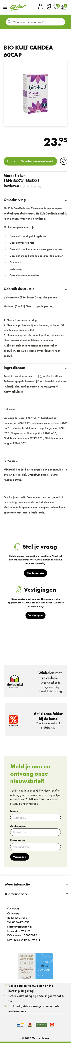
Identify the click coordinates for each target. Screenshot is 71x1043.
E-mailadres (17, 840)
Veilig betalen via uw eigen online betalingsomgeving (30, 988)
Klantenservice (16, 894)
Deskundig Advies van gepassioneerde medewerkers (34, 1008)
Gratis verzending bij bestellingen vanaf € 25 (36, 998)
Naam (14, 811)
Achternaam (18, 826)
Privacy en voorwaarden (24, 804)
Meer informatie (17, 884)
